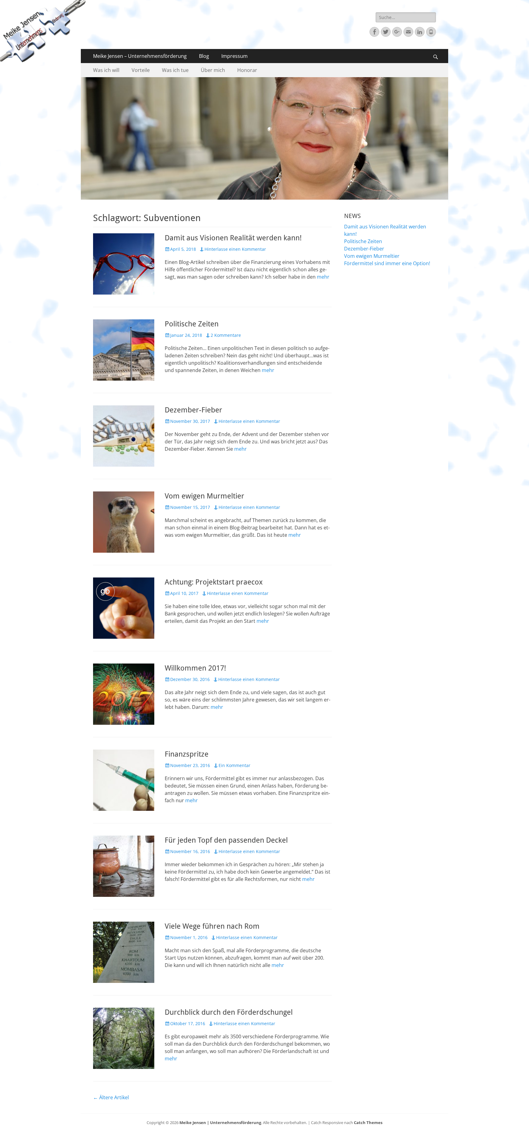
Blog (204, 56)
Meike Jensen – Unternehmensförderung (140, 56)
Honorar (247, 70)
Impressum (234, 56)
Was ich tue (175, 70)
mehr (323, 276)
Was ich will (106, 70)
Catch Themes (368, 1122)
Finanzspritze (186, 754)
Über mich (213, 70)
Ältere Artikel (111, 1097)
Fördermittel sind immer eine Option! (387, 263)
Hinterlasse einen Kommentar (235, 249)
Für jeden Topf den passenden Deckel (226, 840)
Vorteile (141, 70)
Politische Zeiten (192, 324)
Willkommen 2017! (195, 668)
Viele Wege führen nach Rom (212, 926)
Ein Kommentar (234, 765)
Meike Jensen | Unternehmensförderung (220, 1122)
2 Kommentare (226, 335)
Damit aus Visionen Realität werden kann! (233, 238)
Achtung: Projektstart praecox (214, 582)
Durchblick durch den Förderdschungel (229, 1012)
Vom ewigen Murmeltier (204, 496)
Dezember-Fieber (193, 410)
